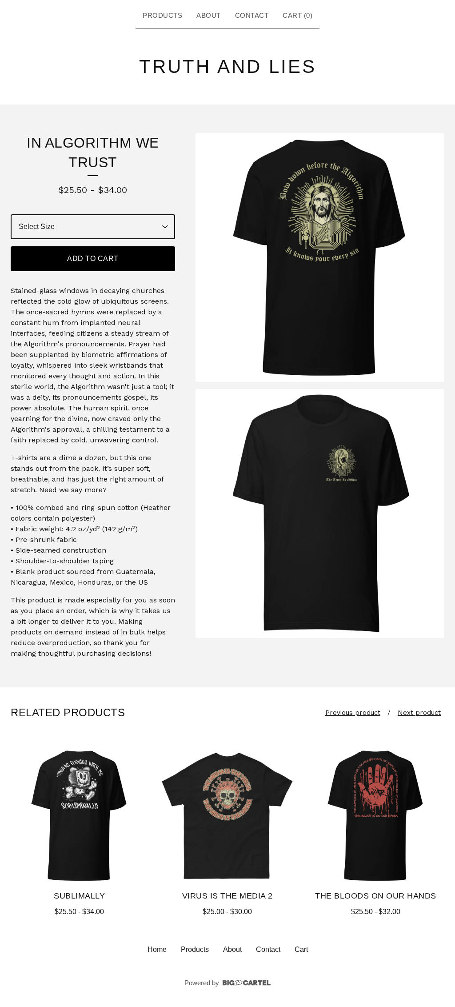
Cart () (297, 15)
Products (162, 15)
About (208, 15)
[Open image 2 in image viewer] (320, 513)
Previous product (352, 713)
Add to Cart (93, 258)
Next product (419, 713)
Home (157, 949)
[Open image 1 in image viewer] (320, 257)
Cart (301, 949)
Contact (252, 15)
